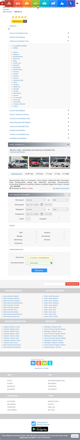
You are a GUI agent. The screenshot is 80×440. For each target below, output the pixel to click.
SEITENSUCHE (73, 284)
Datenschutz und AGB (41, 368)
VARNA (15, 48)
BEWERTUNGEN (53, 401)
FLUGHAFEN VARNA (20, 46)
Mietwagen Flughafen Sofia (52, 327)
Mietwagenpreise (16, 174)
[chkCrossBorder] (51, 263)
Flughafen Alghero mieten (12, 334)
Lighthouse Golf (18, 80)
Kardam (15, 74)
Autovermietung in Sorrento (52, 347)
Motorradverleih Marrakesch (12, 345)
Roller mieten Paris (50, 310)
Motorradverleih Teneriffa (11, 305)
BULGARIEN (11, 389)
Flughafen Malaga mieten (11, 329)
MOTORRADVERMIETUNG (56, 381)
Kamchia (16, 72)
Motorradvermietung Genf (12, 316)
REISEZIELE (11, 386)
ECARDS (10, 383)
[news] (41, 361)
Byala (15, 61)
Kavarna (16, 76)
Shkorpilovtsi (17, 93)
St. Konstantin (17, 97)
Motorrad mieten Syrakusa (12, 301)
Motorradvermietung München (13, 314)
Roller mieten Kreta (50, 314)
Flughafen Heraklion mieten (12, 340)
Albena (15, 52)
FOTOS (9, 381)
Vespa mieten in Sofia (51, 316)
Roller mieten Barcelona (51, 296)
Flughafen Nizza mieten (11, 343)
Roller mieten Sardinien (51, 303)
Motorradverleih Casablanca (12, 347)
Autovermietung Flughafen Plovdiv (54, 334)
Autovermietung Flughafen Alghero (55, 345)
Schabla (15, 91)
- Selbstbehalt (39, 258)
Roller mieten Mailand (51, 305)
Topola (15, 106)
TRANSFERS (52, 386)
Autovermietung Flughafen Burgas (54, 329)
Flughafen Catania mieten (12, 336)
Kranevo (16, 78)
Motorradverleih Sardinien (12, 298)
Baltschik (16, 54)
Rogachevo (16, 87)
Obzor (15, 82)
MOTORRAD (11, 401)
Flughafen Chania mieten (11, 338)
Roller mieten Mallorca (51, 298)
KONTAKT (51, 404)
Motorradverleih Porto (10, 310)
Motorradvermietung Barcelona (13, 303)
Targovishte (17, 102)
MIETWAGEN (17, 152)
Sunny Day (16, 100)
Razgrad (16, 84)
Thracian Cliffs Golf (19, 104)
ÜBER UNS (51, 407)
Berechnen (39, 270)
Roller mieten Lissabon (51, 301)
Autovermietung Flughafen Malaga (55, 338)
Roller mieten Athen (50, 307)
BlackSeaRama (18, 56)
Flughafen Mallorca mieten (12, 327)
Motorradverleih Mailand (11, 296)
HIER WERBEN (12, 410)
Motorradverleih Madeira (11, 312)
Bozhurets (16, 59)
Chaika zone (17, 63)
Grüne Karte (34, 263)
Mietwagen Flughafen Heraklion (54, 343)
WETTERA (51, 410)
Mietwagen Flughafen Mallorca (53, 336)
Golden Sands (17, 69)
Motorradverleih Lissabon (11, 307)
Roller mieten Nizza (50, 312)
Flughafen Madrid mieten (11, 331)
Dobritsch (16, 65)
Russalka (16, 89)
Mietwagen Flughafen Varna (53, 331)
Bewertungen (17, 21)
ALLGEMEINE (52, 389)
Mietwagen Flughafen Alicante (53, 340)
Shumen (16, 95)
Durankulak (16, 67)
